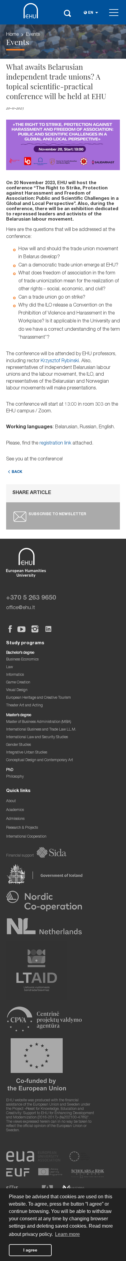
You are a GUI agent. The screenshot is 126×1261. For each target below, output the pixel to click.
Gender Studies (18, 745)
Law (9, 667)
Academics (15, 810)
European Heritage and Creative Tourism (38, 698)
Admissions (15, 819)
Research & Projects (22, 828)
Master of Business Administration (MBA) (38, 722)
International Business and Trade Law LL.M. (41, 730)
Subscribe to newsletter (57, 514)
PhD (9, 770)
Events (33, 34)
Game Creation (18, 683)
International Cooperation (26, 837)
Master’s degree (18, 715)
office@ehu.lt (20, 608)
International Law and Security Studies (37, 737)
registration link (55, 443)
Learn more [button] (67, 1234)
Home (12, 34)
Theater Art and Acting (24, 706)
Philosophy (15, 777)
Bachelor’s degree (20, 653)
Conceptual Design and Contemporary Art (39, 760)
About (11, 801)
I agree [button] (30, 1250)
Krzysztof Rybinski (60, 361)
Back (17, 472)
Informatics (15, 675)
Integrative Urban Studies (26, 753)
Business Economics (22, 660)
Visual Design (17, 690)
